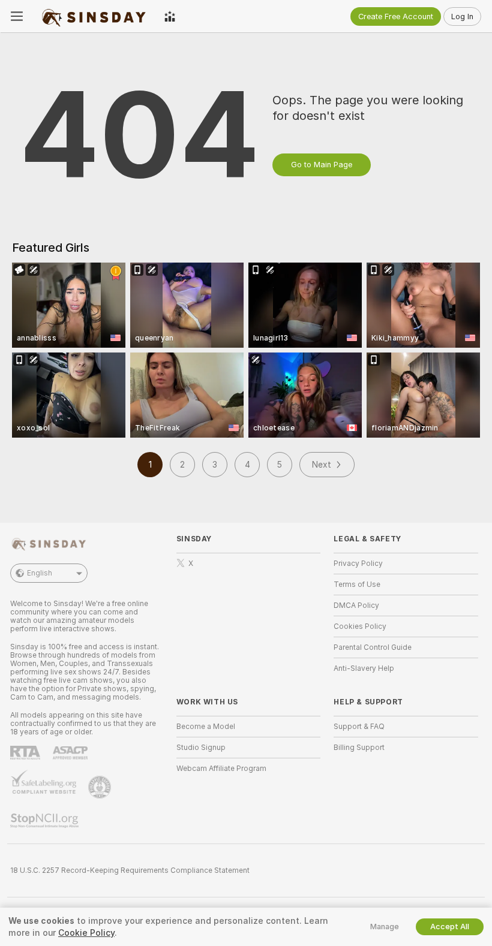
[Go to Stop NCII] (45, 821)
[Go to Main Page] (94, 16)
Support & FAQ (359, 726)
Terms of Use (357, 584)
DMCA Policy (356, 605)
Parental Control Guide (373, 647)
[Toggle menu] (17, 16)
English (39, 573)
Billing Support (359, 747)
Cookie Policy (86, 933)
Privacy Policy (358, 563)
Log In (462, 16)
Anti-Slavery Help (364, 668)
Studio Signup (201, 747)
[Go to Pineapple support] (100, 787)
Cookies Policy (360, 626)
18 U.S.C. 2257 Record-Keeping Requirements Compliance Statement (130, 870)
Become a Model (205, 726)
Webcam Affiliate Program (221, 768)
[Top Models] (170, 16)
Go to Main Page (321, 164)
